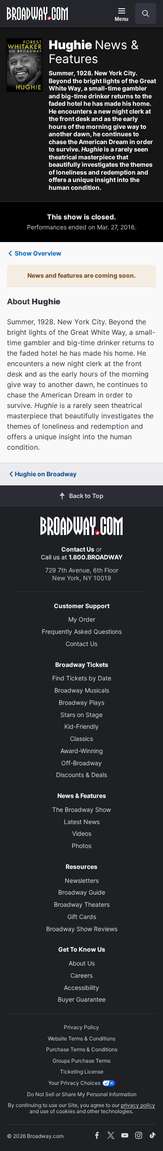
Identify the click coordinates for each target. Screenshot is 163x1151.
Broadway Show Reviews (81, 928)
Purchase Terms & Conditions (81, 1049)
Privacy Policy (81, 1027)
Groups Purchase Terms (81, 1060)
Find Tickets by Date (81, 678)
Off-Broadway (81, 763)
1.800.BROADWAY (96, 557)
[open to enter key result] (145, 13)
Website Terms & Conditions (81, 1038)
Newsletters (82, 880)
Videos (81, 833)
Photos (81, 845)
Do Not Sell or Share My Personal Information (81, 1094)
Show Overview (38, 253)
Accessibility (81, 987)
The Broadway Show (81, 809)
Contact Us (77, 549)
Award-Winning (81, 750)
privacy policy (138, 1105)
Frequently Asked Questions (82, 631)
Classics (81, 738)
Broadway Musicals (81, 690)
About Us (82, 963)
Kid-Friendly (81, 726)
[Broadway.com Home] (37, 13)
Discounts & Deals (81, 774)
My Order (81, 619)
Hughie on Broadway (46, 474)
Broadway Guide (81, 892)
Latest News (82, 821)
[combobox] (142, 13)
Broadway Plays (81, 702)
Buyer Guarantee (82, 999)
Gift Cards (81, 916)
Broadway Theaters (82, 904)
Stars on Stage (81, 714)
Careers (81, 975)
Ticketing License (81, 1071)
